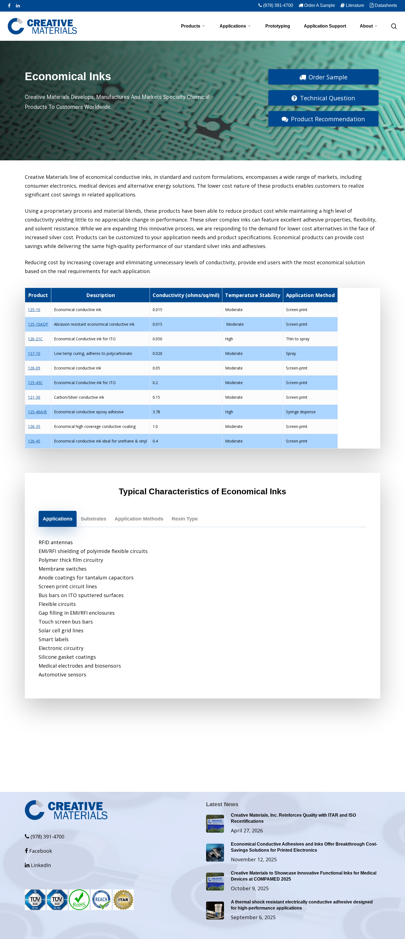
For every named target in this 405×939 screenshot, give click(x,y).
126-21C (35, 338)
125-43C (35, 382)
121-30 (34, 397)
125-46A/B (37, 411)
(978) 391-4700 (46, 836)
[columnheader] (38, 295)
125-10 (34, 309)
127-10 (34, 353)
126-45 (34, 441)
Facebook (38, 851)
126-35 (34, 426)
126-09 (34, 368)
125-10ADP (38, 324)
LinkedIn (38, 865)
